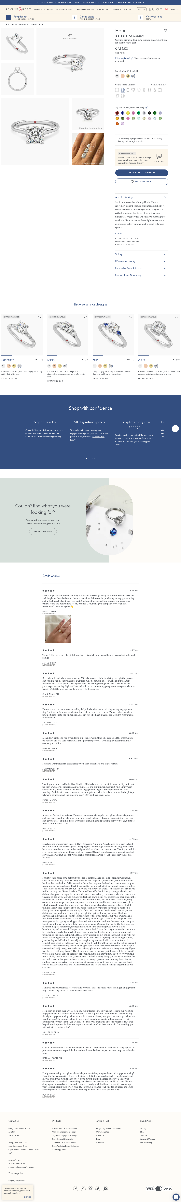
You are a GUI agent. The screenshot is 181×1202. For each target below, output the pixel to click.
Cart (161, 9)
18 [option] (122, 76)
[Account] (150, 9)
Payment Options (147, 1139)
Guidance (116, 9)
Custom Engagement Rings (64, 1132)
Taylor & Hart (18, 9)
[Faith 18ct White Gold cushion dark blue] (113, 348)
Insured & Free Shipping (129, 268)
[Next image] (39, 335)
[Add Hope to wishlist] (165, 30)
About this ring (124, 197)
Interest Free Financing (128, 275)
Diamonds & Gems (84, 9)
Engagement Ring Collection (64, 1128)
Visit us (141, 9)
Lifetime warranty (125, 261)
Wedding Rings (64, 9)
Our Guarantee (102, 1132)
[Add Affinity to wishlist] (85, 317)
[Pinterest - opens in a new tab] (83, 1188)
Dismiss (27, 1197)
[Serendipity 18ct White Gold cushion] (22, 348)
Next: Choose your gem (142, 173)
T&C (142, 1132)
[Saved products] (157, 9)
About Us (129, 9)
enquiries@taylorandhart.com (21, 1167)
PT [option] (117, 76)
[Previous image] (5, 335)
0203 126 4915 (14, 1160)
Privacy (143, 1128)
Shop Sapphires (59, 1149)
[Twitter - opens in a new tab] (97, 1188)
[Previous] (5, 428)
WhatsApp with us (16, 1163)
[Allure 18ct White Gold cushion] (159, 348)
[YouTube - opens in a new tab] (105, 1188)
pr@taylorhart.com (16, 1180)
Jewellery (102, 9)
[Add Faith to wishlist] (131, 317)
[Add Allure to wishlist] (176, 317)
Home (8, 25)
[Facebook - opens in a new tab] (75, 1188)
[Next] (175, 428)
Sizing (118, 254)
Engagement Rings (43, 9)
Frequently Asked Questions (108, 1128)
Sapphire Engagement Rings (64, 1135)
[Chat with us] (176, 1197)
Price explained (122, 58)
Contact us (154, 9)
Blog (98, 1139)
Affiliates (100, 1142)
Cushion (33, 25)
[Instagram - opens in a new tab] (90, 1188)
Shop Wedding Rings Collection (65, 1146)
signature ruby (50, 430)
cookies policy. (13, 1193)
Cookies (143, 1135)
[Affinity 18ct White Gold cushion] (68, 348)
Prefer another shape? (159, 85)
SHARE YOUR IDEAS (43, 531)
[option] (117, 90)
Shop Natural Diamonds (62, 1139)
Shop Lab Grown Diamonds (64, 1142)
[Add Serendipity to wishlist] (40, 317)
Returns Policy (146, 1142)
